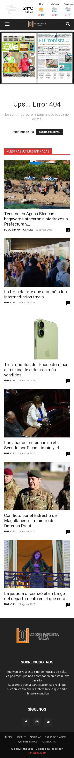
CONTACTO (49, 741)
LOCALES (21, 737)
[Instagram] (37, 722)
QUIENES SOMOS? (28, 741)
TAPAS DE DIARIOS (55, 737)
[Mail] (48, 722)
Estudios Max (37, 753)
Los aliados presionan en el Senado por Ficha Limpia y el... (33, 445)
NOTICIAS (10, 302)
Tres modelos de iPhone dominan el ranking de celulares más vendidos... (36, 369)
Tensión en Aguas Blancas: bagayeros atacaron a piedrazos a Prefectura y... (36, 219)
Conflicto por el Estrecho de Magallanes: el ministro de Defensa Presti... (30, 520)
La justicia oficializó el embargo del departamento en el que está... (36, 596)
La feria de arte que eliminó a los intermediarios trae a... (35, 294)
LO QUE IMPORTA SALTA (18, 229)
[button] (7, 24)
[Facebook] (26, 722)
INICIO (8, 737)
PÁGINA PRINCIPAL (49, 132)
